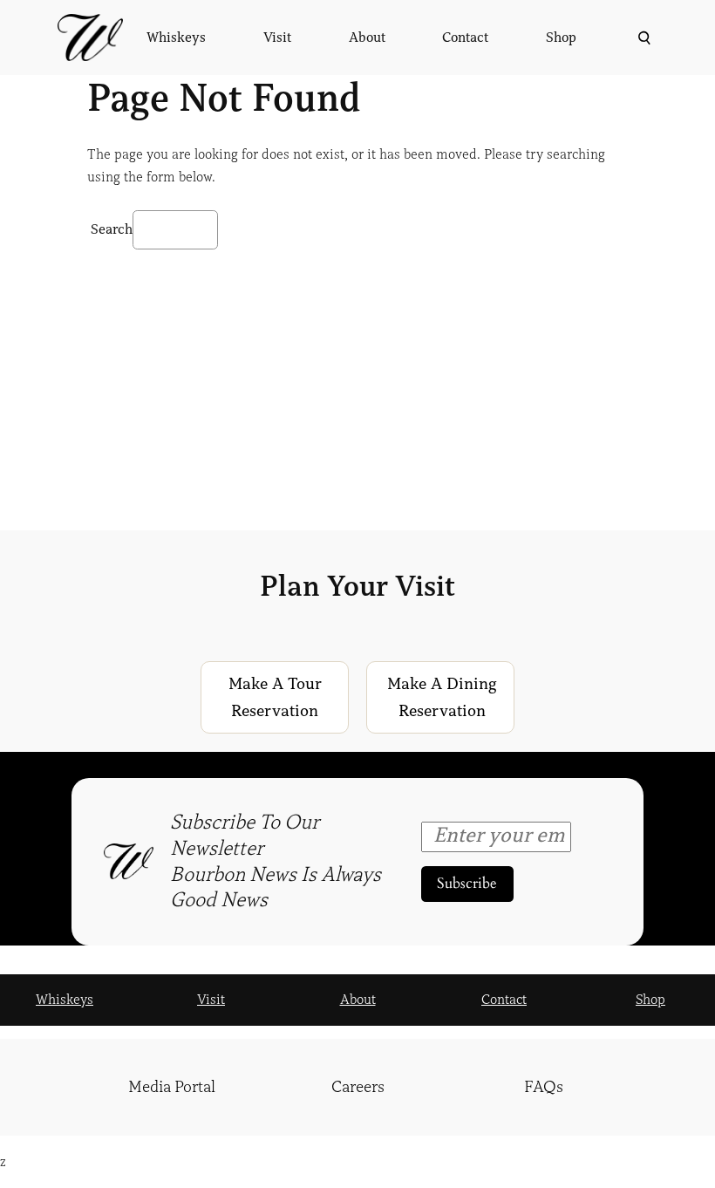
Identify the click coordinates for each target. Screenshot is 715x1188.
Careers (358, 1086)
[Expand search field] (642, 38)
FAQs (543, 1086)
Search (112, 229)
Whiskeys (64, 999)
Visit (211, 999)
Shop (650, 999)
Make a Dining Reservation (442, 697)
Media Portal (171, 1086)
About (358, 999)
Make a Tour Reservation (275, 697)
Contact (504, 999)
